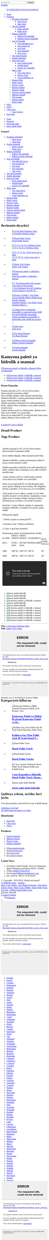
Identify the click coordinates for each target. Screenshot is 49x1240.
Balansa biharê (18, 87)
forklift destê (22, 65)
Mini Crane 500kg (9, 885)
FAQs (9, 107)
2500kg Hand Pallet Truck (20, 890)
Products (10, 17)
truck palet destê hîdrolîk (26, 788)
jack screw (22, 53)
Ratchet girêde (18, 90)
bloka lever (22, 31)
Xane (9, 14)
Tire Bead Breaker (20, 336)
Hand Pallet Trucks (20, 241)
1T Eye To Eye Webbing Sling (25, 248)
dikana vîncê (22, 75)
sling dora (21, 24)
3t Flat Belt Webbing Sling (23, 234)
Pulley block (17, 82)
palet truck (16, 329)
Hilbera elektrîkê (19, 34)
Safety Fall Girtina (20, 267)
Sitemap (21, 883)
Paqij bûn (11, 114)
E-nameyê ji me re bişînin (12, 425)
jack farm (21, 48)
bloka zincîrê (22, 29)
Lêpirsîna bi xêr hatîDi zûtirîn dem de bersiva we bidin (16, 809)
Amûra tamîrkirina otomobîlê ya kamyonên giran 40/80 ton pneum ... (26, 319)
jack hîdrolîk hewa (25, 43)
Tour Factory (17, 112)
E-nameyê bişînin (8, 895)
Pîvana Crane (18, 85)
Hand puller (17, 102)
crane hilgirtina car (25, 78)
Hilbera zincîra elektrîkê (27, 39)
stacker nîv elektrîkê (26, 68)
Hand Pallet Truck (22, 748)
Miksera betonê (18, 95)
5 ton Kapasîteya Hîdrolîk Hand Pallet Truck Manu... (27, 776)
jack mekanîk (23, 51)
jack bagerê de (23, 46)
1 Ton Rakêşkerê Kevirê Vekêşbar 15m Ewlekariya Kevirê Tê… (26, 289)
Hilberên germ (10, 883)
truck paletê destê (24, 63)
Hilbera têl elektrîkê (25, 36)
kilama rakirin (18, 100)
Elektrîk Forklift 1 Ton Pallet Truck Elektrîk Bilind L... (27, 303)
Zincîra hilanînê (18, 26)
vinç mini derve (24, 73)
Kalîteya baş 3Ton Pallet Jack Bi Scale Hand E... (25, 737)
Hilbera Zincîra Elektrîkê (22, 343)
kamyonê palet (18, 60)
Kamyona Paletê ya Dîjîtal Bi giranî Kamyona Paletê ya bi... (27, 719)
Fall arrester (17, 97)
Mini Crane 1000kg (22, 888)
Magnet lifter (17, 80)
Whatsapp (11, 898)
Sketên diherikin (19, 58)
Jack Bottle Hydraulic (27, 885)
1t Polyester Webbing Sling (17, 626)
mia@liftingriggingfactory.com (25, 873)
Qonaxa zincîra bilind (21, 92)
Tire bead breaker (19, 56)
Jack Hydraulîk (18, 41)
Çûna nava (11, 109)
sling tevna (22, 21)
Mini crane (16, 70)
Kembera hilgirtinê (20, 19)
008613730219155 (21, 871)
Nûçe (9, 104)
